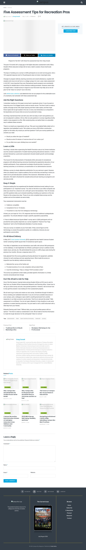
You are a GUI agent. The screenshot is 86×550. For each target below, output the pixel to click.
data (17, 318)
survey (44, 318)
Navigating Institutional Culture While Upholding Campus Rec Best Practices (47, 419)
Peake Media (54, 546)
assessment (10, 318)
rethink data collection (13, 93)
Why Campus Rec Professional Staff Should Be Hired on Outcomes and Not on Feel (29, 394)
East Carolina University (19, 239)
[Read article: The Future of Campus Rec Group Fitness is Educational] (47, 383)
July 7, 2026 (43, 397)
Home (5, 7)
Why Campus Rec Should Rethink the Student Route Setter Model (10, 393)
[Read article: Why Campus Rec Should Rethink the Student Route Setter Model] (11, 383)
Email (6, 472)
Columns (10, 7)
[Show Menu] (4, 2)
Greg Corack (16, 16)
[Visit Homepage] (43, 2)
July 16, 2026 (25, 400)
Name (6, 465)
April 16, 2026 (25, 422)
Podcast (69, 513)
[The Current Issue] (43, 519)
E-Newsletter (69, 510)
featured (38, 318)
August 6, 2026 (8, 398)
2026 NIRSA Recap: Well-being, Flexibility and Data (29, 418)
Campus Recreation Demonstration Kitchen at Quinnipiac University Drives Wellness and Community (11, 421)
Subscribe (69, 508)
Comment (7, 444)
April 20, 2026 (7, 428)
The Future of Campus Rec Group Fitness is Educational (47, 392)
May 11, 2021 (26, 16)
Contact (69, 518)
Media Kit (69, 516)
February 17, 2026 (44, 424)
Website (33, 472)
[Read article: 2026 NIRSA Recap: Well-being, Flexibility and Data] (29, 409)
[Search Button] (81, 2)
